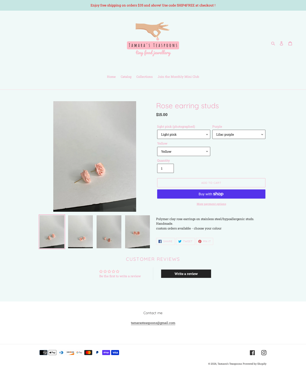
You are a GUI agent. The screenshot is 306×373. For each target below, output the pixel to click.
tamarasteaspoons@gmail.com (153, 323)
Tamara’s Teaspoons (230, 363)
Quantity (163, 160)
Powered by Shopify (254, 363)
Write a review (186, 273)
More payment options (211, 204)
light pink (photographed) (176, 126)
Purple (217, 126)
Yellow (162, 143)
